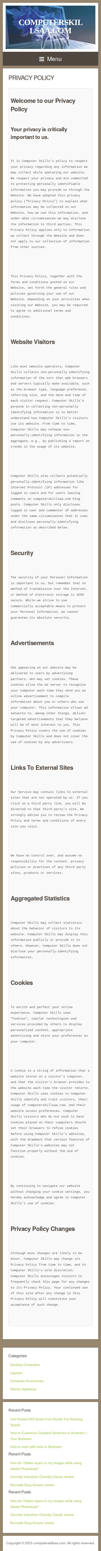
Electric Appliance (23, 1389)
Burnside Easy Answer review (32, 1485)
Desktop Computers (25, 1365)
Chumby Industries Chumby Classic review (42, 1477)
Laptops (16, 1373)
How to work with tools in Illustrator (36, 1447)
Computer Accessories (27, 1381)
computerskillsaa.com (51, 26)
